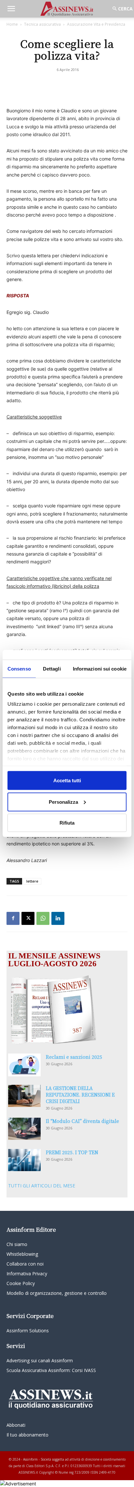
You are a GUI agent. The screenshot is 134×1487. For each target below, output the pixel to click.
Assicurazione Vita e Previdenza (96, 24)
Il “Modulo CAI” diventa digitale (82, 1121)
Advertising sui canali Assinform (40, 1360)
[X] (27, 918)
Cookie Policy (21, 1283)
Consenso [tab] (19, 669)
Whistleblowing (22, 1254)
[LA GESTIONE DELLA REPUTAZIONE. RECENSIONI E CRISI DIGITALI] (24, 1096)
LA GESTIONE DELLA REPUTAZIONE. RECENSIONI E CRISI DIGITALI (80, 1094)
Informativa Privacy (27, 1273)
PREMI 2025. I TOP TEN (72, 1152)
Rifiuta (67, 823)
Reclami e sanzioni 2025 (74, 1057)
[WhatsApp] (42, 918)
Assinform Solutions (28, 1330)
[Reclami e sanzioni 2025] (24, 1065)
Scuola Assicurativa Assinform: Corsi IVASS (51, 1370)
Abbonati (16, 1425)
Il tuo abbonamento (27, 1435)
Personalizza (63, 801)
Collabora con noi (25, 1264)
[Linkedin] (57, 918)
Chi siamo (17, 1244)
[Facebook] (13, 918)
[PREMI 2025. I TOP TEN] (24, 1160)
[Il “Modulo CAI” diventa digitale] (24, 1129)
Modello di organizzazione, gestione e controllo (57, 1293)
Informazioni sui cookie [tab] (100, 669)
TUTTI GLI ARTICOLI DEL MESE (41, 1186)
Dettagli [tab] (52, 669)
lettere (32, 881)
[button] (11, 9)
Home (12, 24)
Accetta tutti (67, 780)
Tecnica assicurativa (42, 24)
